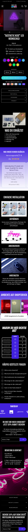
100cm (20, 72)
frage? (14, 100)
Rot (15, 60)
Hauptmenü (13, 497)
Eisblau (23, 60)
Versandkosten (18, 45)
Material (14, 94)
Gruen (14, 64)
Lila (4, 60)
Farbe (14, 57)
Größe (14, 69)
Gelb (17, 64)
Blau (19, 60)
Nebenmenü (13, 507)
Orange (10, 64)
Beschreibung (14, 90)
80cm (13, 72)
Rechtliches (14, 502)
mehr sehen (14, 182)
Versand (14, 97)
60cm (7, 72)
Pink (8, 60)
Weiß (12, 60)
